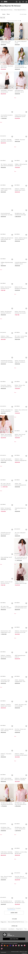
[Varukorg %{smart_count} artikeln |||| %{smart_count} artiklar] (26, 1)
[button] (1, 945)
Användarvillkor (24, 953)
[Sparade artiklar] (23, 1)
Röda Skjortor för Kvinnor (7, 9)
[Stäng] (4, 17)
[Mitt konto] (19, 1)
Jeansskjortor (11, 929)
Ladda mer (14, 912)
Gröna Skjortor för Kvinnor (20, 9)
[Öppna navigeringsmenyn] (2, 1)
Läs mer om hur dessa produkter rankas (13, 20)
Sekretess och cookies (23, 951)
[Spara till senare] (12, 38)
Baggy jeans (4, 922)
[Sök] (16, 1)
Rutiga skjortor (19, 929)
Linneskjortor (4, 929)
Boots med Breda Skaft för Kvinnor (16, 922)
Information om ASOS (14, 951)
